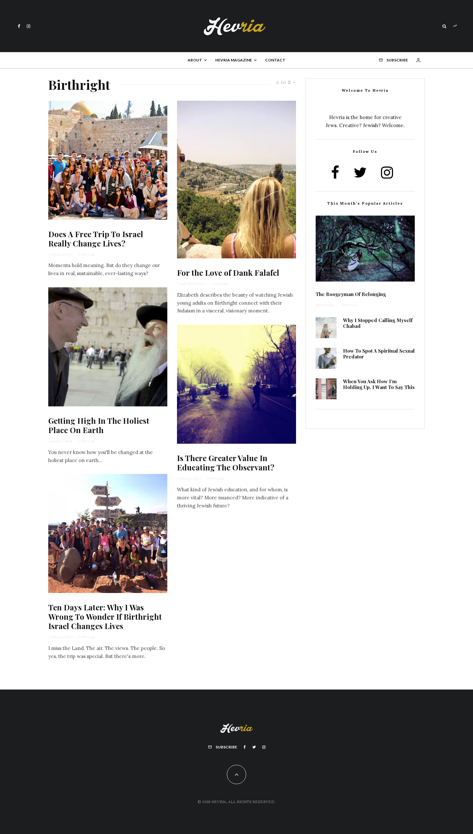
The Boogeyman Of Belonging (351, 294)
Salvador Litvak (60, 441)
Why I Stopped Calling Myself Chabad (378, 323)
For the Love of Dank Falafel (228, 272)
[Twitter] (254, 747)
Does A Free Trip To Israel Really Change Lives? (95, 238)
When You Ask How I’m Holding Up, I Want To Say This (379, 384)
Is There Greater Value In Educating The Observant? (225, 462)
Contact (275, 60)
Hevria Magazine (233, 60)
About (195, 60)
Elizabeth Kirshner (191, 283)
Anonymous (325, 304)
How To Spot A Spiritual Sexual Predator (379, 353)
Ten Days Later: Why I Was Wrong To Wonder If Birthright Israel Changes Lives (105, 616)
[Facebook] (18, 26)
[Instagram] (28, 26)
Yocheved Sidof (60, 254)
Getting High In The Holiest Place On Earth (98, 425)
